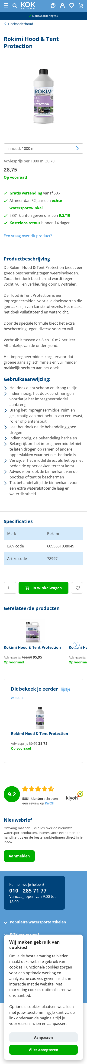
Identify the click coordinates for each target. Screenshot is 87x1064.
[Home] (28, 7)
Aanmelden (19, 856)
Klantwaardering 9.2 (45, 16)
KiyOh (49, 803)
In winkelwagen (47, 587)
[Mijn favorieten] (71, 6)
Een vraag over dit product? (28, 235)
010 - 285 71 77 (28, 890)
